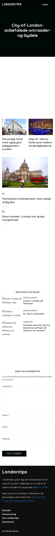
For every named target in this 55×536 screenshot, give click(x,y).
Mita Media (43, 487)
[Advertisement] (27, 86)
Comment (7, 386)
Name (5, 415)
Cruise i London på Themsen (33, 302)
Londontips (12, 4)
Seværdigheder (30, 297)
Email (5, 427)
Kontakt (6, 510)
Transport (28, 322)
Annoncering (9, 514)
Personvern (8, 522)
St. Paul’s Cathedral (33, 314)
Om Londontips (10, 518)
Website (6, 438)
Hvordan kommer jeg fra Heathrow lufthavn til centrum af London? (36, 328)
